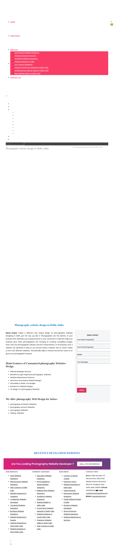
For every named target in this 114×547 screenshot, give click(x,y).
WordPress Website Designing (26, 59)
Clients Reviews (70, 490)
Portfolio (15, 36)
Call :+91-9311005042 (90, 464)
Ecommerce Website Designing (27, 53)
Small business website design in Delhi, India (32, 70)
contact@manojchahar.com (39, 1)
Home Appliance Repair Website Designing (43, 485)
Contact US (15, 77)
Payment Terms (17, 64)
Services (14, 50)
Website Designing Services (25, 56)
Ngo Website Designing (24, 124)
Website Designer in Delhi (24, 62)
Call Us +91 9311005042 (16, 1)
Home (12, 22)
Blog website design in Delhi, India (27, 73)
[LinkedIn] (11, 9)
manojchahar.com (99, 496)
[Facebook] (10, 6)
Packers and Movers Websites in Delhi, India (31, 67)
